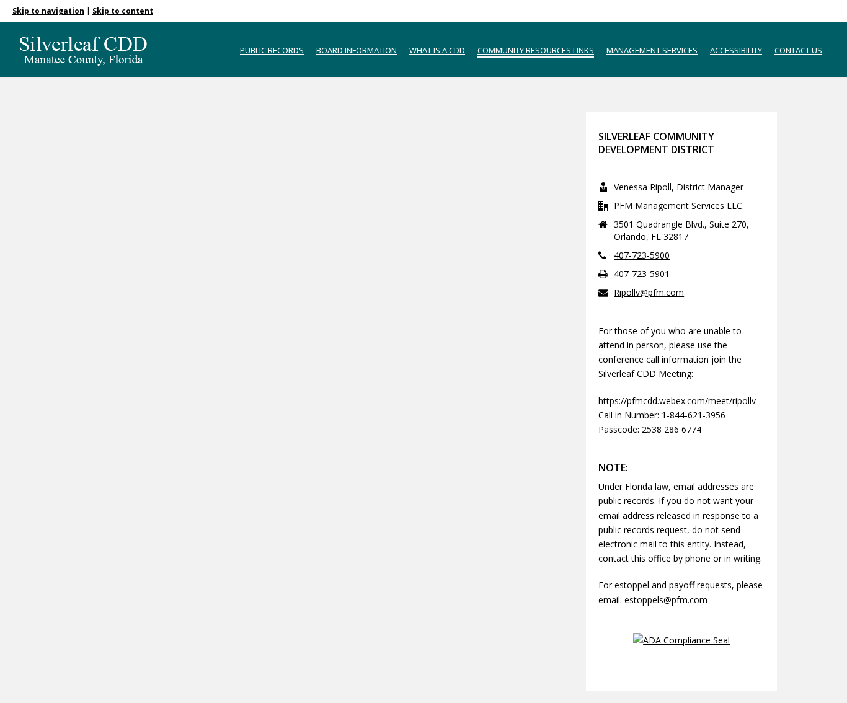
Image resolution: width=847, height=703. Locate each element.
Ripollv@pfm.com (649, 292)
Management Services (652, 50)
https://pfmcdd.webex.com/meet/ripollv (677, 401)
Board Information (356, 50)
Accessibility (736, 50)
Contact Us (798, 50)
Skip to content (122, 11)
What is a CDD (437, 50)
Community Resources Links (535, 50)
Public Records (272, 50)
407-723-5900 (642, 255)
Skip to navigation (48, 11)
